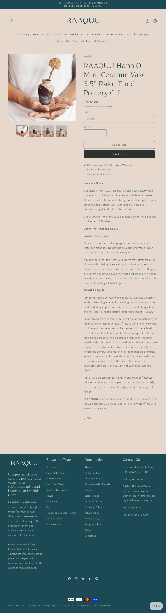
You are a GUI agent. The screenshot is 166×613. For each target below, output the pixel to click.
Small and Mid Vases (57, 490)
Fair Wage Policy (93, 507)
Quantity (88, 127)
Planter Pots (52, 501)
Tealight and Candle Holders (61, 513)
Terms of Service (93, 501)
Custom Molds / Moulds (97, 484)
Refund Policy (92, 513)
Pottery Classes (54, 518)
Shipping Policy (93, 524)
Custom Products (94, 478)
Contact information (101, 606)
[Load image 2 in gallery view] (35, 131)
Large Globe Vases (55, 473)
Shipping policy (83, 606)
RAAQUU (20, 606)
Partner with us (93, 473)
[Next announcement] (111, 4)
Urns (48, 507)
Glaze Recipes (53, 524)
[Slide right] (72, 131)
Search (88, 490)
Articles (89, 530)
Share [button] (90, 418)
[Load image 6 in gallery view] (61, 131)
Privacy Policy (92, 518)
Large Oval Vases (55, 484)
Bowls (49, 496)
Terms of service (66, 606)
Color (86, 112)
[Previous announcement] (54, 4)
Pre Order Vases (54, 478)
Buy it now (119, 154)
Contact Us (90, 536)
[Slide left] (11, 131)
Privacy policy (49, 606)
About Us (90, 467)
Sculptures (52, 467)
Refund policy (34, 606)
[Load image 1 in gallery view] (22, 131)
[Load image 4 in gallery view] (48, 131)
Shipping (88, 107)
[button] (11, 21)
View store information (99, 174)
